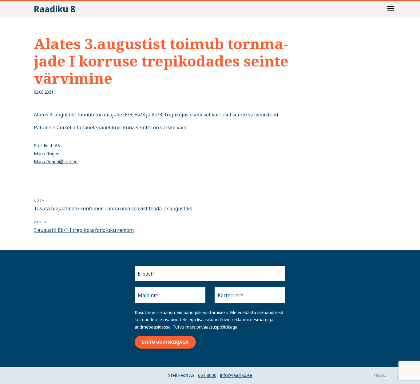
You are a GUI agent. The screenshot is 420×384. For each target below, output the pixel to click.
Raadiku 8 (54, 9)
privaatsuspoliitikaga (216, 327)
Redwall (380, 376)
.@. (55, 161)
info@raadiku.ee (236, 375)
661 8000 (207, 375)
